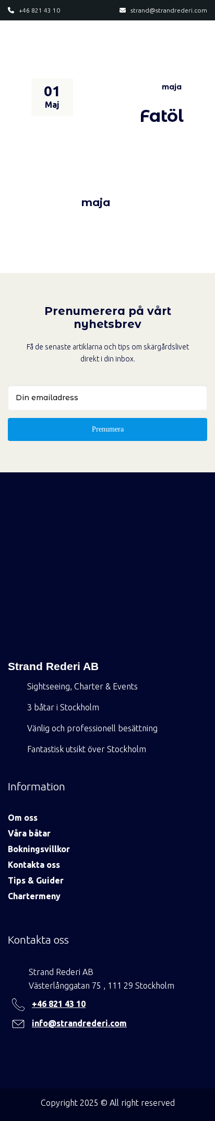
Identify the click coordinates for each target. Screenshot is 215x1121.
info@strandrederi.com (79, 1023)
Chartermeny (34, 896)
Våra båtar (29, 833)
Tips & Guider (36, 880)
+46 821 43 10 (59, 1004)
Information (36, 786)
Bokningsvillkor (39, 849)
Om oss (23, 817)
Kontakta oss (34, 864)
